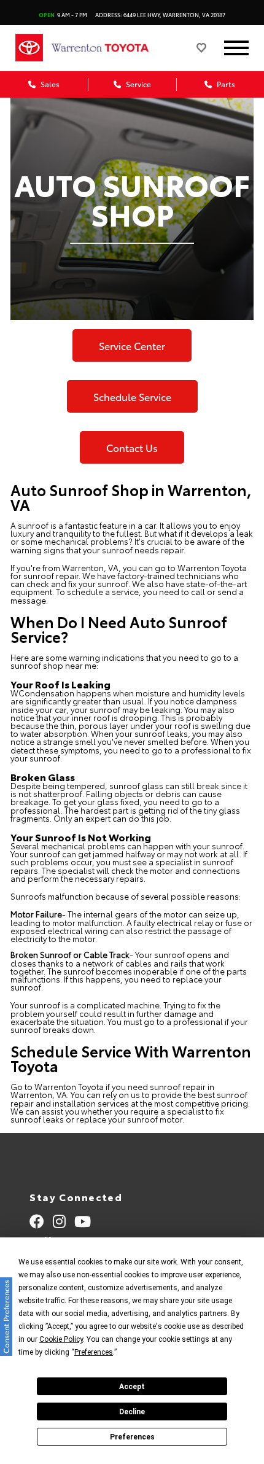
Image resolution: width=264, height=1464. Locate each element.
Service (137, 84)
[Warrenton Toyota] (112, 48)
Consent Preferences (6, 1316)
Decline (132, 1412)
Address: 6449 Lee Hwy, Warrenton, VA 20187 (160, 14)
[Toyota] (29, 48)
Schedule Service (132, 396)
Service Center (132, 345)
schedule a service (103, 591)
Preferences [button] (93, 1352)
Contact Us (132, 447)
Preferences (132, 1437)
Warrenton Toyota (212, 567)
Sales (49, 84)
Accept (132, 1386)
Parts (225, 84)
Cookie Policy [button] (61, 1339)
